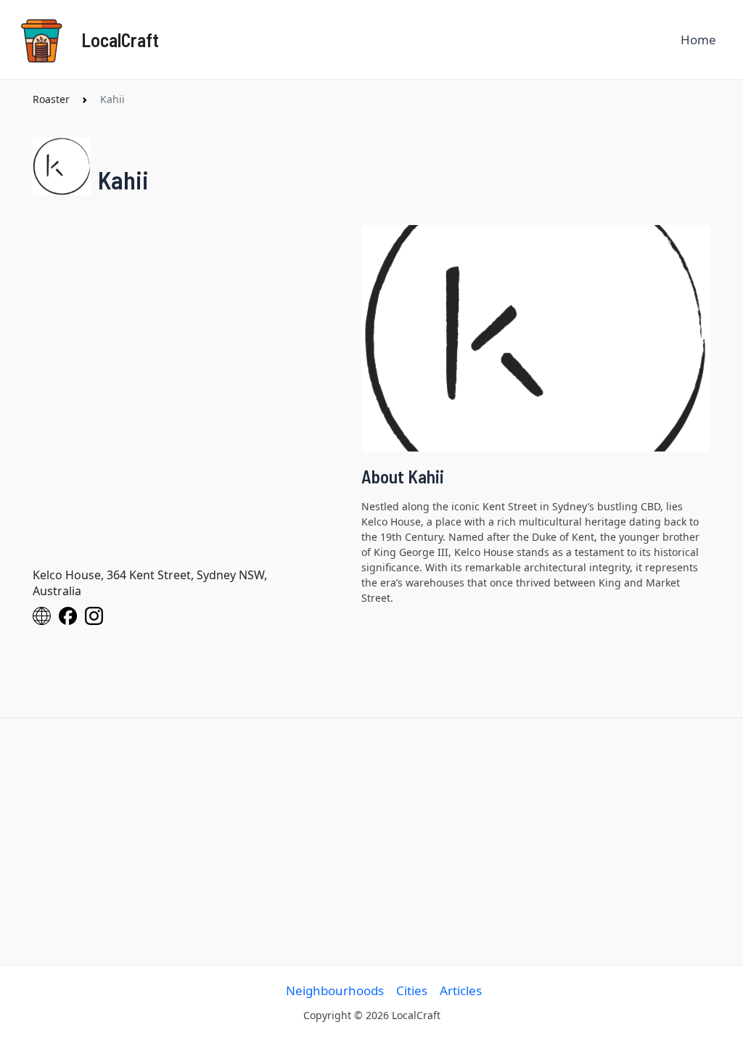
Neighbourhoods (335, 990)
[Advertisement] (371, 841)
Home (698, 39)
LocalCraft (120, 39)
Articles (461, 990)
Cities (411, 990)
